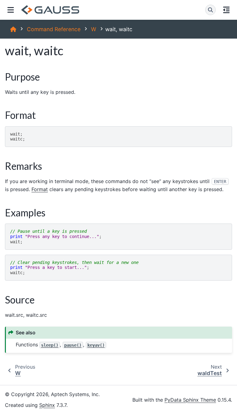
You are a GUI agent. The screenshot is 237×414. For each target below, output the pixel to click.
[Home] (13, 29)
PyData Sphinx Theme (190, 400)
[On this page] (226, 10)
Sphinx (47, 405)
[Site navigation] (10, 10)
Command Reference (54, 29)
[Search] (210, 10)
